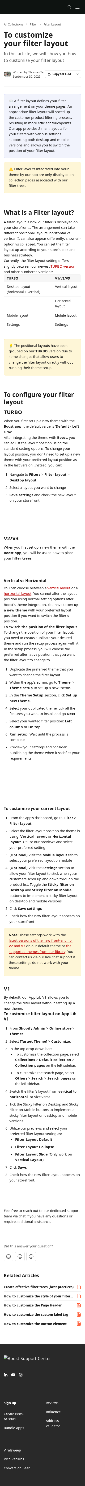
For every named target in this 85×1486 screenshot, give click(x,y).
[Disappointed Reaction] (8, 1256)
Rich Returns (14, 1459)
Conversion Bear (17, 1468)
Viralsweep (12, 1450)
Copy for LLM (61, 74)
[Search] (69, 7)
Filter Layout (52, 24)
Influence (53, 1412)
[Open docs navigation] (77, 7)
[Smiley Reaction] (31, 1256)
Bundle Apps (14, 1428)
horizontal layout (17, 593)
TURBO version (63, 266)
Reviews (52, 1403)
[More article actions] (77, 74)
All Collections (13, 24)
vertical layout (58, 587)
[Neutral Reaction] (20, 1256)
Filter (33, 24)
